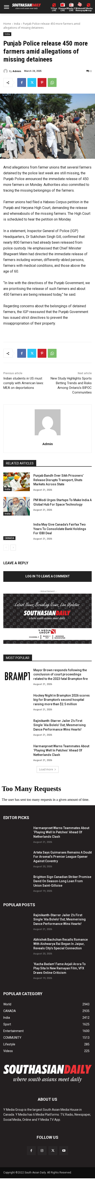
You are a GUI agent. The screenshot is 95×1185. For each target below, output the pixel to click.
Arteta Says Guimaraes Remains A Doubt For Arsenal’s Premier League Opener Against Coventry (62, 857)
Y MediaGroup (89, 10)
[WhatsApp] (52, 82)
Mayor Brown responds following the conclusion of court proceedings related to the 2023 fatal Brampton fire (60, 674)
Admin (17, 71)
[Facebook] (21, 82)
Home (7, 24)
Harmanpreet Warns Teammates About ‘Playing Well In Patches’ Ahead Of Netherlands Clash (61, 750)
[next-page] (13, 547)
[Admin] (6, 71)
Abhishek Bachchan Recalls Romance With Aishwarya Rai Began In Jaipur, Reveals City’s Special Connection (60, 944)
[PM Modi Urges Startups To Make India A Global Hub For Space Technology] (16, 506)
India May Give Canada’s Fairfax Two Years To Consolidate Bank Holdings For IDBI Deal (59, 529)
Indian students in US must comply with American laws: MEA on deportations (23, 383)
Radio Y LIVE (71, 10)
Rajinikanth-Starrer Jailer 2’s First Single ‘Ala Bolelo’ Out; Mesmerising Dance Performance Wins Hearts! (59, 725)
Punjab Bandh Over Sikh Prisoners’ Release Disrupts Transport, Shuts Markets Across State (58, 480)
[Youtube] (63, 1150)
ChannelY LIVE (62, 10)
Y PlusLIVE (54, 10)
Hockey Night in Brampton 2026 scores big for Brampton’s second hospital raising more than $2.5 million (61, 700)
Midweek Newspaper (80, 10)
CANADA (9, 538)
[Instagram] (42, 1150)
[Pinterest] (42, 82)
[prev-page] (6, 547)
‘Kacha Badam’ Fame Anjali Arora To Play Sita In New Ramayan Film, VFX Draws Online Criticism (59, 968)
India (17, 24)
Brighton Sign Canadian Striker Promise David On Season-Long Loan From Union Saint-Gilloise (62, 881)
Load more (46, 769)
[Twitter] (31, 82)
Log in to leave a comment (47, 576)
